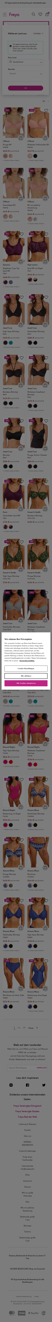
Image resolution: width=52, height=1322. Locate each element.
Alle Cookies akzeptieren (26, 683)
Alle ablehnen (26, 676)
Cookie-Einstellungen (26, 668)
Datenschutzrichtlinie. (27, 661)
